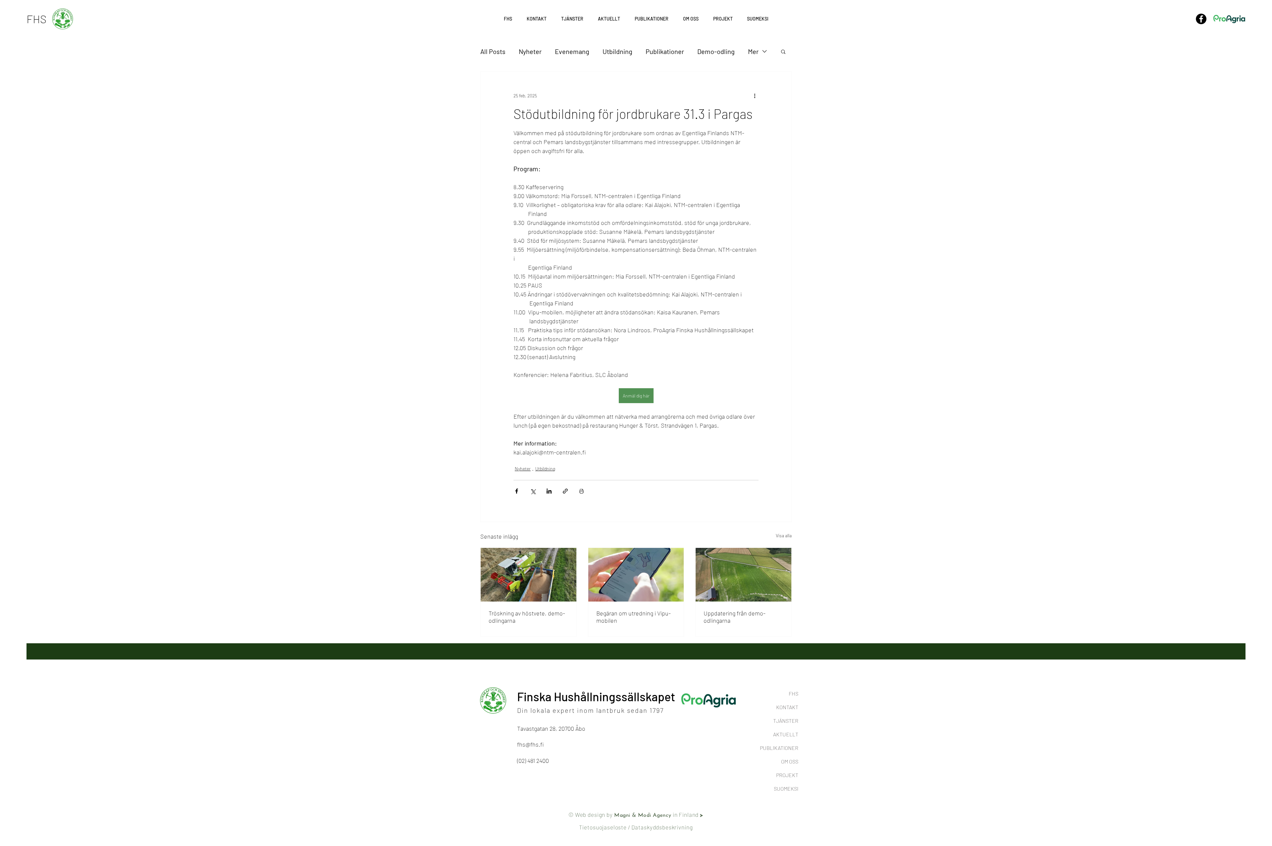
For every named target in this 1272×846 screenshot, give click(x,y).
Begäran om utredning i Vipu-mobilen (633, 616)
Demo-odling (716, 51)
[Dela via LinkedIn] (549, 491)
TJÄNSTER (785, 720)
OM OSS (789, 761)
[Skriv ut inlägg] (581, 491)
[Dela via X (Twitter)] (533, 491)
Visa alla (784, 535)
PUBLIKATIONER (779, 748)
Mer (753, 51)
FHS (793, 693)
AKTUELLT (785, 734)
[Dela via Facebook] (516, 491)
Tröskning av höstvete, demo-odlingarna (527, 616)
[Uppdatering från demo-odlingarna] (743, 575)
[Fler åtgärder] (755, 95)
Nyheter (530, 51)
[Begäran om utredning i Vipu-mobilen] (636, 575)
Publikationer (665, 51)
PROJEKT (787, 775)
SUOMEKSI (786, 788)
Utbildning (617, 51)
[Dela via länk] (565, 491)
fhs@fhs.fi (530, 744)
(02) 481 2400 (533, 760)
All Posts (492, 51)
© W (574, 814)
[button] (723, 19)
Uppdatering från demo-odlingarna (735, 616)
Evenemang (572, 51)
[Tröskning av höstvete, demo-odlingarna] (528, 575)
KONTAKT (787, 707)
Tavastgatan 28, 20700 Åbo (551, 728)
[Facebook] (1201, 19)
